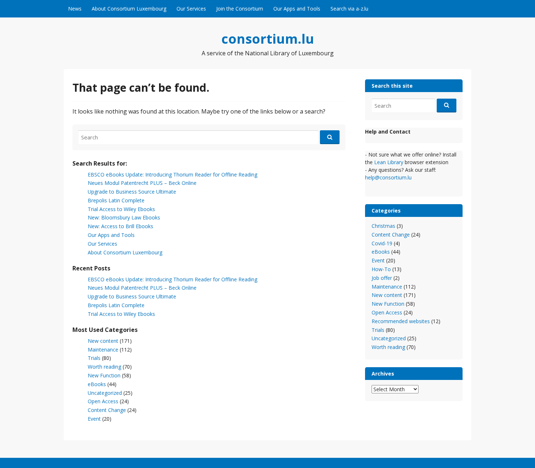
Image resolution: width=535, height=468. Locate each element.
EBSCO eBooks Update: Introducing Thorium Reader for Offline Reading (172, 174)
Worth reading (104, 366)
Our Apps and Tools (296, 8)
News (75, 8)
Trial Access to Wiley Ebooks (121, 209)
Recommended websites (401, 321)
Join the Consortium (239, 8)
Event (94, 418)
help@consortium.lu (388, 177)
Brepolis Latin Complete (116, 200)
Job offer (382, 277)
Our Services (191, 8)
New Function (104, 375)
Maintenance (103, 349)
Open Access (103, 401)
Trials (94, 357)
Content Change (107, 409)
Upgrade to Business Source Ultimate (132, 191)
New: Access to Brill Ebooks (120, 226)
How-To (381, 269)
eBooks (97, 384)
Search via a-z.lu (349, 8)
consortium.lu (267, 39)
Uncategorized (105, 392)
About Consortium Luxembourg (129, 8)
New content (103, 340)
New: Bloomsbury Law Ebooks (124, 217)
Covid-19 (382, 243)
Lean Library (389, 162)
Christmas (383, 225)
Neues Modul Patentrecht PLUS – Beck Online (142, 182)
